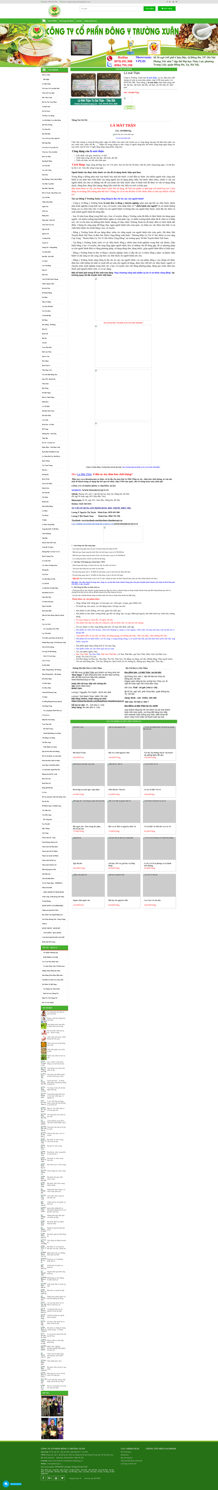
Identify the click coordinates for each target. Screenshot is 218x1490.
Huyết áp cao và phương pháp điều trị (55, 1260)
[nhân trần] (133, 706)
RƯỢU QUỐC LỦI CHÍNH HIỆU (52, 905)
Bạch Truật (45, 479)
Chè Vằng (45, 833)
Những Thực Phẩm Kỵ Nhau (51, 971)
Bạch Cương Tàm (47, 556)
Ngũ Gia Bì (45, 229)
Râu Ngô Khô (46, 143)
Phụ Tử (44, 270)
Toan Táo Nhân (47, 483)
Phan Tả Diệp (46, 302)
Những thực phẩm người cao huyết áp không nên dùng (56, 1297)
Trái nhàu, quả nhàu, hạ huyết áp (52, 638)
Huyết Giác (45, 488)
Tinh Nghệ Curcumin (50, 747)
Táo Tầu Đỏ (46, 824)
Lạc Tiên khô (46, 633)
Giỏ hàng (167, 8)
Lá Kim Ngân (46, 683)
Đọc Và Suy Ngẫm (48, 1002)
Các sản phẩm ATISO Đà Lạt (52, 710)
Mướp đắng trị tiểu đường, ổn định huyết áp (55, 1279)
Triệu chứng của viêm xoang (56, 1171)
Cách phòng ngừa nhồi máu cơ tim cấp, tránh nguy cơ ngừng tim (56, 1096)
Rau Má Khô (46, 134)
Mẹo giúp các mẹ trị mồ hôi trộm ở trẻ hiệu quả (56, 1374)
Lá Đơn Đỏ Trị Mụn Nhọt (50, 588)
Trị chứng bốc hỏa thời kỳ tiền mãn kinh (55, 1013)
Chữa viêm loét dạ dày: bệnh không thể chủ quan (56, 1038)
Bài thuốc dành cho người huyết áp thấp (55, 1222)
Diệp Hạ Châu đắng (48, 719)
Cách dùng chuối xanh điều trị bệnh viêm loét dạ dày (56, 1025)
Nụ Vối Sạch (46, 111)
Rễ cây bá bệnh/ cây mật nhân (51, 756)
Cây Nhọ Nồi (46, 129)
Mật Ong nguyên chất (49, 869)
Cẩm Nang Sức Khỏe (66, 21)
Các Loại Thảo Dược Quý (50, 961)
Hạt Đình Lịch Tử (47, 592)
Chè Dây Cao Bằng (48, 116)
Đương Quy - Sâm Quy (49, 433)
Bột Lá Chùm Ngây (48, 397)
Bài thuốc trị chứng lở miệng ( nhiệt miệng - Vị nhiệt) (56, 1329)
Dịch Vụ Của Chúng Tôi (50, 993)
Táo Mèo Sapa (46, 815)
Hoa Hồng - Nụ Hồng (49, 324)
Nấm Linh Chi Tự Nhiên (50, 851)
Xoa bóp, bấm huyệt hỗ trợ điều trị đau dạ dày (55, 1322)
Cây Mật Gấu (46, 810)
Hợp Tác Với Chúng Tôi (49, 998)
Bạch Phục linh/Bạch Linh (50, 452)
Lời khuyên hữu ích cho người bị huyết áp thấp (55, 1310)
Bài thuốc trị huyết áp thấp (55, 1290)
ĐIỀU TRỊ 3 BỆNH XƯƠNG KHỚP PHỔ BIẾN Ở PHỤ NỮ (56, 1348)
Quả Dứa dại (46, 874)
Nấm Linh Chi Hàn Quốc (50, 847)
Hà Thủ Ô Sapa (48, 729)
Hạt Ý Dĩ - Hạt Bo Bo (49, 379)
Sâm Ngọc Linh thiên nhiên (50, 765)
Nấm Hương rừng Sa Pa (49, 842)
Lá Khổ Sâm (46, 106)
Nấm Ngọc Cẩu (47, 370)
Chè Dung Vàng (47, 706)
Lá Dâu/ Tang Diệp (48, 524)
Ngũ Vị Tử (45, 234)
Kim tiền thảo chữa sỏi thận (51, 760)
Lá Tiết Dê (45, 583)
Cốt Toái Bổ (46, 165)
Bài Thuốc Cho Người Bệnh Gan (52, 915)
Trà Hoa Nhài (46, 688)
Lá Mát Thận (46, 84)
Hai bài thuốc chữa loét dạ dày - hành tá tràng (55, 1031)
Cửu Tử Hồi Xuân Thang (50, 279)
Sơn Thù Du (46, 492)
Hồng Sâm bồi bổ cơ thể (49, 774)
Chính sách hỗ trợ (90, 21)
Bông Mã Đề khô (47, 788)
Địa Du (44, 338)
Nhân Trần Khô (47, 887)
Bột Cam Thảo (47, 352)
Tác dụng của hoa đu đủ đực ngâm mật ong (56, 1089)
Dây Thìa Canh (47, 97)
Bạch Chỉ (45, 334)
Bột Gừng (45, 388)
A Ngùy (44, 520)
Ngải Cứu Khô (46, 606)
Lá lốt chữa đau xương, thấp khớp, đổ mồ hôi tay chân (56, 1380)
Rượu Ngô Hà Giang (48, 942)
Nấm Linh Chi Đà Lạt (49, 860)
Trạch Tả (45, 243)
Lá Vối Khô (46, 406)
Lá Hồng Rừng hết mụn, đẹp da (52, 701)
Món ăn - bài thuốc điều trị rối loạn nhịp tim (55, 1109)
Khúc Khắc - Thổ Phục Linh (51, 447)
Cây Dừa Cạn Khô (48, 184)
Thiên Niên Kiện (47, 202)
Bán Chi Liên (46, 779)
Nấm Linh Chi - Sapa (49, 837)
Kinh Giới (45, 502)
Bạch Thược (46, 461)
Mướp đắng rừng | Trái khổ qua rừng (54, 642)
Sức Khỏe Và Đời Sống (49, 984)
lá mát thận (153, 82)
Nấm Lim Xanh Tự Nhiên (50, 856)
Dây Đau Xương (47, 125)
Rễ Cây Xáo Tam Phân (49, 102)
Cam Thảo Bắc (47, 347)
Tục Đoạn (45, 515)
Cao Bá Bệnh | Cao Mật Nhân (51, 120)
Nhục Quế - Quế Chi (48, 220)
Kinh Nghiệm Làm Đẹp (50, 957)
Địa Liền (45, 274)
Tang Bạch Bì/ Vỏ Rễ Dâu (50, 529)
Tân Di (44, 343)
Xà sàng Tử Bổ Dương (49, 651)
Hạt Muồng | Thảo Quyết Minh (52, 179)
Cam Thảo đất (46, 724)
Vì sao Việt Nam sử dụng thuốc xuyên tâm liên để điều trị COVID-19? (56, 1103)
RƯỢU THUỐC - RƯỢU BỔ (51, 928)
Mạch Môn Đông (47, 506)
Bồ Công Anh (47, 819)
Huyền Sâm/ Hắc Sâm (49, 542)
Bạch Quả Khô (47, 611)
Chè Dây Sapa (46, 742)
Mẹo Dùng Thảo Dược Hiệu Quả (52, 975)
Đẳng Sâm (45, 215)
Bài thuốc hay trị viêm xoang (56, 1164)
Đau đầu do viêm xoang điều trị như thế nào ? (56, 1153)
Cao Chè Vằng (46, 170)
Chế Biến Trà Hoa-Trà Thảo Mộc (52, 980)
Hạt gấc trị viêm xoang (54, 1146)
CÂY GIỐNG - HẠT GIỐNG (52, 933)
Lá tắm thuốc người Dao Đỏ (51, 769)
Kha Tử (44, 329)
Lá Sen (44, 792)
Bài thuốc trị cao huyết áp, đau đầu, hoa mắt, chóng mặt (56, 1247)
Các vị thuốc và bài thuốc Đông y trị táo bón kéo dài (55, 1063)
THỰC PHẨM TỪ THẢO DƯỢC (53, 892)
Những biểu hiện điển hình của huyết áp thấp (55, 1216)
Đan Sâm (45, 175)
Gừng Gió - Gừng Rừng (49, 247)
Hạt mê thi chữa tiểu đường (50, 751)
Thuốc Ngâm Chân (48, 284)
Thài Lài (45, 211)
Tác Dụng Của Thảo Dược (51, 989)
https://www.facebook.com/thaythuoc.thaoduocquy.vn (98, 701)
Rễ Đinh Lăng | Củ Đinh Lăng (51, 806)
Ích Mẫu (44, 297)
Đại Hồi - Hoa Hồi (48, 256)
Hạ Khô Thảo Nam (48, 411)
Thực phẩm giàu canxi (54, 1361)
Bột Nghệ (46, 79)
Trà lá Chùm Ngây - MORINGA (52, 883)
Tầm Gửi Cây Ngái (48, 93)
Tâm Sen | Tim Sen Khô (49, 152)
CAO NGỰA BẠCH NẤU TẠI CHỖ (53, 937)
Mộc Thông (46, 828)
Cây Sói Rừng (46, 265)
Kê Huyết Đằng (47, 293)
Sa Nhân (44, 511)
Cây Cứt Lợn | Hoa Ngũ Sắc (51, 138)
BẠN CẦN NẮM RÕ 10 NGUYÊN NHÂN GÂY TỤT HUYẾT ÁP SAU (56, 1210)
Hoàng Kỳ (45, 474)
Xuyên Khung (46, 533)
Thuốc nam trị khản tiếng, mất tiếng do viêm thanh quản (55, 1355)
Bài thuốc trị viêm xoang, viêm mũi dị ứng (55, 1140)
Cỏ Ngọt (44, 697)
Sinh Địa (45, 538)
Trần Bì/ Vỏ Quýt (47, 547)
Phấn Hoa (45, 402)
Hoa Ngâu (45, 361)
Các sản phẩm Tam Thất (51, 629)
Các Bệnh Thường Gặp (50, 952)
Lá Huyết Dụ (46, 238)
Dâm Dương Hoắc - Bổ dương (51, 674)
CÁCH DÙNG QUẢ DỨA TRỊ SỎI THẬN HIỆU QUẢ (56, 1122)
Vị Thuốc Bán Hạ (47, 601)
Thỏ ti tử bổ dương (48, 647)
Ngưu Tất (45, 206)
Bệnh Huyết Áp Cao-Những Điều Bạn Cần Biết (56, 1254)
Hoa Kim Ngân (47, 679)
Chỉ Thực (45, 497)
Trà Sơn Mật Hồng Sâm (49, 374)
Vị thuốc (79, 21)
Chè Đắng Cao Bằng (48, 738)
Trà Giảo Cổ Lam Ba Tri (50, 147)
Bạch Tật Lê (46, 365)
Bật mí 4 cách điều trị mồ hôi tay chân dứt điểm (56, 1387)
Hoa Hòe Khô (46, 415)
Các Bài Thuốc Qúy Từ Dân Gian (54, 966)
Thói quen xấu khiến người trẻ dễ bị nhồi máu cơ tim (56, 1075)
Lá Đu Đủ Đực (46, 315)
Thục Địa (45, 438)
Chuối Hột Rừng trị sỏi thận (52, 733)
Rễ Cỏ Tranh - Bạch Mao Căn (51, 193)
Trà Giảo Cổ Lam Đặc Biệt (50, 88)
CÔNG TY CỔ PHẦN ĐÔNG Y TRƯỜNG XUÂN (94, 486)
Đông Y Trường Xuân (89, 198)
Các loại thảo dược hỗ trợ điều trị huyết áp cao (55, 1304)
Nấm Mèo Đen (46, 597)
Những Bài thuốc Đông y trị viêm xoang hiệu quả (56, 1190)
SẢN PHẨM (52, 21)
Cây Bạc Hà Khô (47, 306)
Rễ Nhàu (45, 320)
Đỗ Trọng (45, 429)
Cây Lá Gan (46, 660)
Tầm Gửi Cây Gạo (48, 225)
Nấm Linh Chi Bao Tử (49, 865)
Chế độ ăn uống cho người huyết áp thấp (55, 1316)
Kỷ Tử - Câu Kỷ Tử (48, 443)
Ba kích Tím (46, 288)
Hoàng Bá (45, 570)
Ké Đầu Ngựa (46, 393)
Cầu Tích (45, 574)
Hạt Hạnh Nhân (47, 161)
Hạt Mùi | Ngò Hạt (48, 188)
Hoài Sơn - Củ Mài (48, 424)
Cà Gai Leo (46, 715)
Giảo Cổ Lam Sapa (49, 656)
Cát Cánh (45, 420)
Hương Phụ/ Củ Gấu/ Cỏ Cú (51, 552)
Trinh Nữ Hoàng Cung (49, 692)
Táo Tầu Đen (46, 311)
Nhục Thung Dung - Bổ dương (51, 670)
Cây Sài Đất (46, 197)
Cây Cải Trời (46, 624)
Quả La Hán (46, 75)
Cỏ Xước (45, 261)
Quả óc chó (45, 356)
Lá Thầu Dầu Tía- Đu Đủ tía (51, 456)
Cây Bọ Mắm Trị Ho (48, 579)
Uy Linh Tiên (46, 561)
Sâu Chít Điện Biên (48, 878)
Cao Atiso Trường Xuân (49, 565)
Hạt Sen (44, 470)
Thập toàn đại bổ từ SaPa (50, 910)
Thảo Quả (45, 383)
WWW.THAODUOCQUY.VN (95, 490)
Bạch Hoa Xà (46, 783)
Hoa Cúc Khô (46, 156)
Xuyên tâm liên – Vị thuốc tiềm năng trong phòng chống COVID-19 (56, 1082)
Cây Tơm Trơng (47, 465)
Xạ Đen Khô (46, 665)
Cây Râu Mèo (46, 252)
